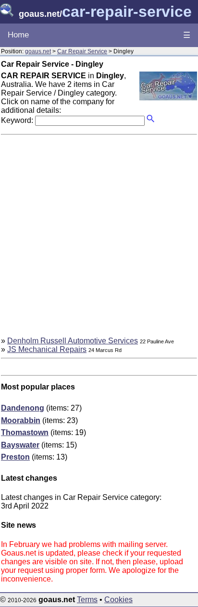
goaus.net (38, 51)
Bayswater (20, 445)
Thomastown (25, 432)
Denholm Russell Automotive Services (72, 341)
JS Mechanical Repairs (47, 349)
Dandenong (22, 408)
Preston (15, 457)
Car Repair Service (82, 51)
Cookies (118, 599)
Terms (87, 599)
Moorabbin (20, 420)
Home (18, 34)
